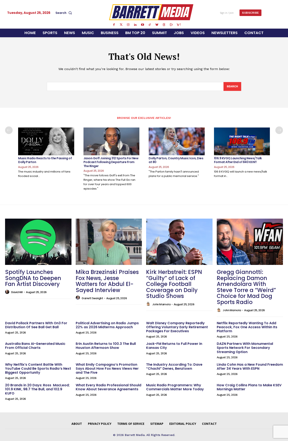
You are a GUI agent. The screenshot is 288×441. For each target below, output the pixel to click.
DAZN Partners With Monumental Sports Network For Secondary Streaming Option (245, 347)
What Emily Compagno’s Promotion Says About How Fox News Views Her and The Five (107, 368)
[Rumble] (171, 25)
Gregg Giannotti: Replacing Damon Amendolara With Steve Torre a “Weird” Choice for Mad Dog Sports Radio (246, 287)
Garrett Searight (92, 298)
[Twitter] (121, 25)
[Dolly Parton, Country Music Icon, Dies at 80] (177, 141)
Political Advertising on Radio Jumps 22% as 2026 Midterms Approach (107, 325)
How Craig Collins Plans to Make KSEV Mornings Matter (249, 387)
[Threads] (164, 25)
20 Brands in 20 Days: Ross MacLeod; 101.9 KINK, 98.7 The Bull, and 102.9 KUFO (37, 389)
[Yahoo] (178, 25)
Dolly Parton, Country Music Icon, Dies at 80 (176, 160)
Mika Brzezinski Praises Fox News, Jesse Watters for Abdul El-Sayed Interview (107, 281)
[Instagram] (128, 25)
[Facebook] (114, 25)
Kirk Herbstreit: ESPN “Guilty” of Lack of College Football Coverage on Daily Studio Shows (174, 284)
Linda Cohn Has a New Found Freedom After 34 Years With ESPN (250, 366)
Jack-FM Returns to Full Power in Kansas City (174, 345)
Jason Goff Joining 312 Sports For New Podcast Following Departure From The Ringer (111, 162)
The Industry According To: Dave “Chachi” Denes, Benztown (174, 366)
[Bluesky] (157, 25)
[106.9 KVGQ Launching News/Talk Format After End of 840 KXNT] (242, 141)
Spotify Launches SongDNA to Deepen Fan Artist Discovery (33, 278)
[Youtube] (142, 25)
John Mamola (161, 304)
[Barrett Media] (151, 12)
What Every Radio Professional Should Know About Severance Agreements (108, 387)
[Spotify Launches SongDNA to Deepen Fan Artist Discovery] (38, 242)
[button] (64, 12)
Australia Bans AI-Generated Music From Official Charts (35, 345)
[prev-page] (9, 130)
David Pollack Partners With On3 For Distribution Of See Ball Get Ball (36, 325)
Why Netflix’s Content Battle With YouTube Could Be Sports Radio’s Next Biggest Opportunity (38, 368)
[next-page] (279, 130)
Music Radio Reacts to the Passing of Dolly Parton (45, 160)
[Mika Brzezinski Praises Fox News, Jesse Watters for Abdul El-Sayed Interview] (109, 242)
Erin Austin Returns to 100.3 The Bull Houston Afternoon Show (106, 345)
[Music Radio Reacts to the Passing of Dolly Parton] (46, 141)
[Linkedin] (135, 25)
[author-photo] (8, 292)
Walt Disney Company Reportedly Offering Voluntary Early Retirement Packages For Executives (177, 327)
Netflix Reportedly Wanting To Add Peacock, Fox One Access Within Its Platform (247, 327)
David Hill (17, 292)
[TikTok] (150, 25)
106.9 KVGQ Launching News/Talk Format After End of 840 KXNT (238, 160)
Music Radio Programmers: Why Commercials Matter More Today (175, 387)
